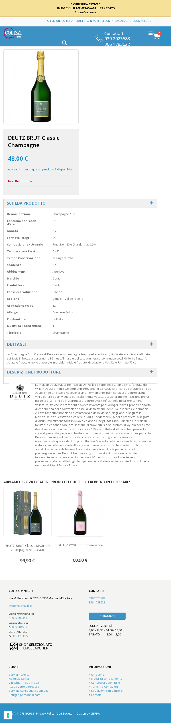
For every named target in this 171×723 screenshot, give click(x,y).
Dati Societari (65, 713)
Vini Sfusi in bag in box (24, 683)
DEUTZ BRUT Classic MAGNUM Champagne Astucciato (27, 548)
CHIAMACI (107, 616)
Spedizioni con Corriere (106, 691)
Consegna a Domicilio (105, 683)
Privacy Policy (45, 713)
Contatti (96, 695)
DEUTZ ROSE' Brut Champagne (80, 545)
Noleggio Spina (19, 679)
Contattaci (112, 20)
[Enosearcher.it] (31, 653)
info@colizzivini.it (20, 606)
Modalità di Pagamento (106, 679)
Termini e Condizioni (104, 687)
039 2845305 (20, 627)
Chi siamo (97, 675)
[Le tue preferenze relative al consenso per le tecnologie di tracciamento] (8, 715)
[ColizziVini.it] (15, 33)
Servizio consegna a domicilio (29, 691)
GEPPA (95, 713)
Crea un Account (141, 20)
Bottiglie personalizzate (25, 695)
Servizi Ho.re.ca (19, 675)
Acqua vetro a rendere (24, 687)
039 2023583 (117, 38)
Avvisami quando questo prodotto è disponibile (40, 169)
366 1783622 (117, 43)
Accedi (124, 20)
